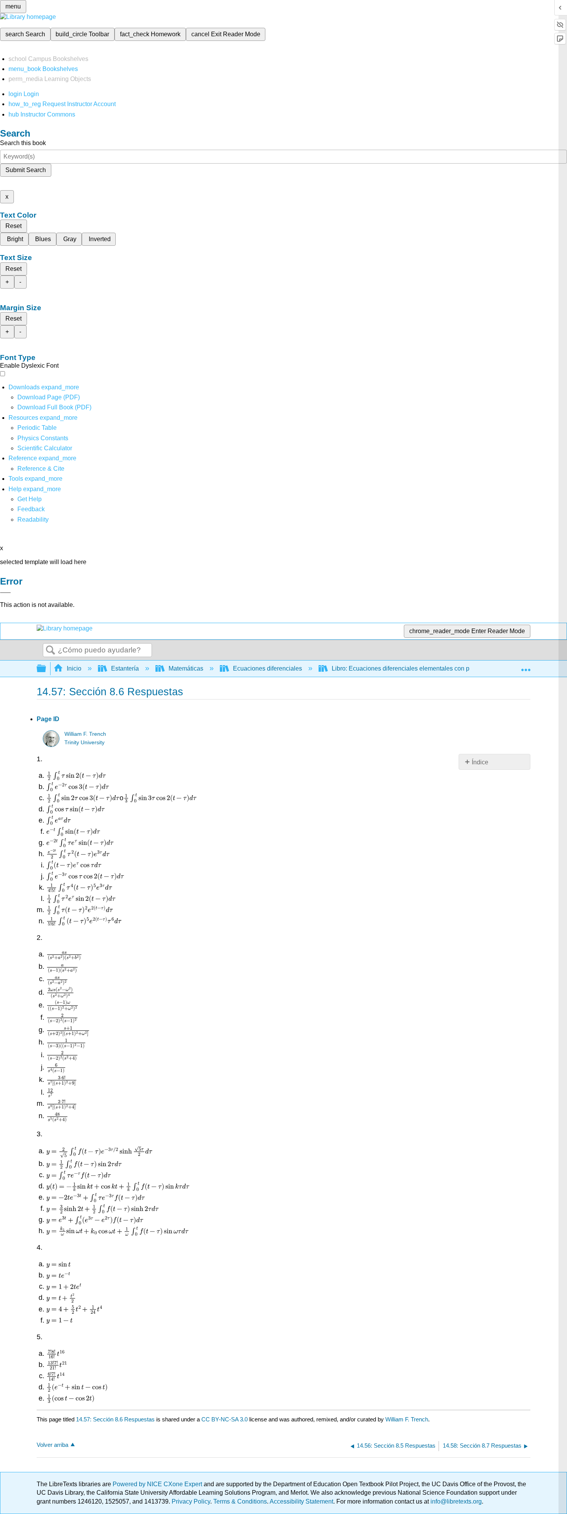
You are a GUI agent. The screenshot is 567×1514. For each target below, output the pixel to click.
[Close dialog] (5, 592)
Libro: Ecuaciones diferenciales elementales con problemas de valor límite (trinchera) (447, 668)
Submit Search (25, 170)
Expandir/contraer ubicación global (525, 666)
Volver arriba (52, 1444)
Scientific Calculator (44, 448)
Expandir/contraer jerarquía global (46, 669)
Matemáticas (186, 668)
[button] (31, 509)
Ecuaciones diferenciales (267, 668)
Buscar (50, 650)
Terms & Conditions (240, 1501)
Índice (480, 762)
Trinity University (84, 742)
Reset (13, 226)
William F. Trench (85, 734)
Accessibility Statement (301, 1501)
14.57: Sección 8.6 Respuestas (115, 1419)
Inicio (74, 668)
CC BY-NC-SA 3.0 (224, 1419)
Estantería (125, 668)
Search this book (23, 143)
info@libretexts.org (455, 1501)
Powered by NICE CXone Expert (158, 1484)
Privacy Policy (191, 1501)
